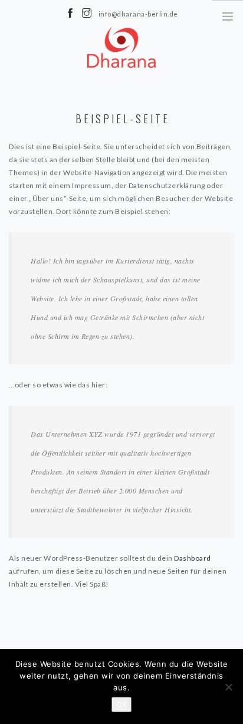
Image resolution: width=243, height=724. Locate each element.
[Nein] (228, 687)
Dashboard (192, 558)
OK (121, 704)
